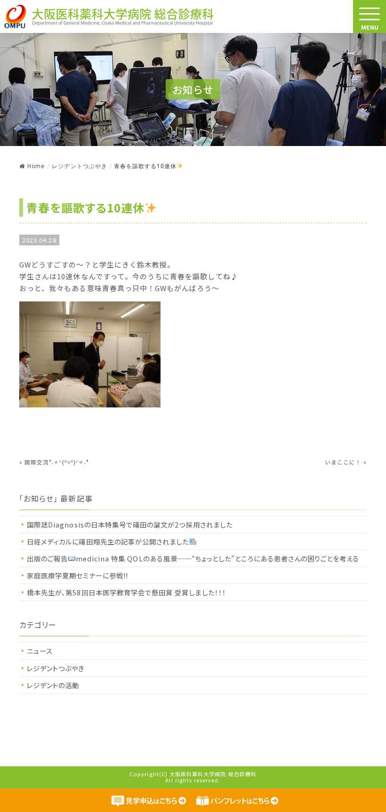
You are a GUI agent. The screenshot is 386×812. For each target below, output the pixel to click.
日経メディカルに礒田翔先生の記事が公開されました (108, 541)
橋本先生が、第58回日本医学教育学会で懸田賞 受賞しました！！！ (126, 592)
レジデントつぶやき (79, 166)
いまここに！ (343, 462)
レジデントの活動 (53, 685)
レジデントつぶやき (56, 668)
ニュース (40, 651)
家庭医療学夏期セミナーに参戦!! (77, 575)
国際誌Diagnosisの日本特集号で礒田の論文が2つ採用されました (134, 524)
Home (36, 166)
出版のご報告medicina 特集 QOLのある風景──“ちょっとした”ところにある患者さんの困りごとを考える (193, 558)
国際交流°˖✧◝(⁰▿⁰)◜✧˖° (56, 462)
